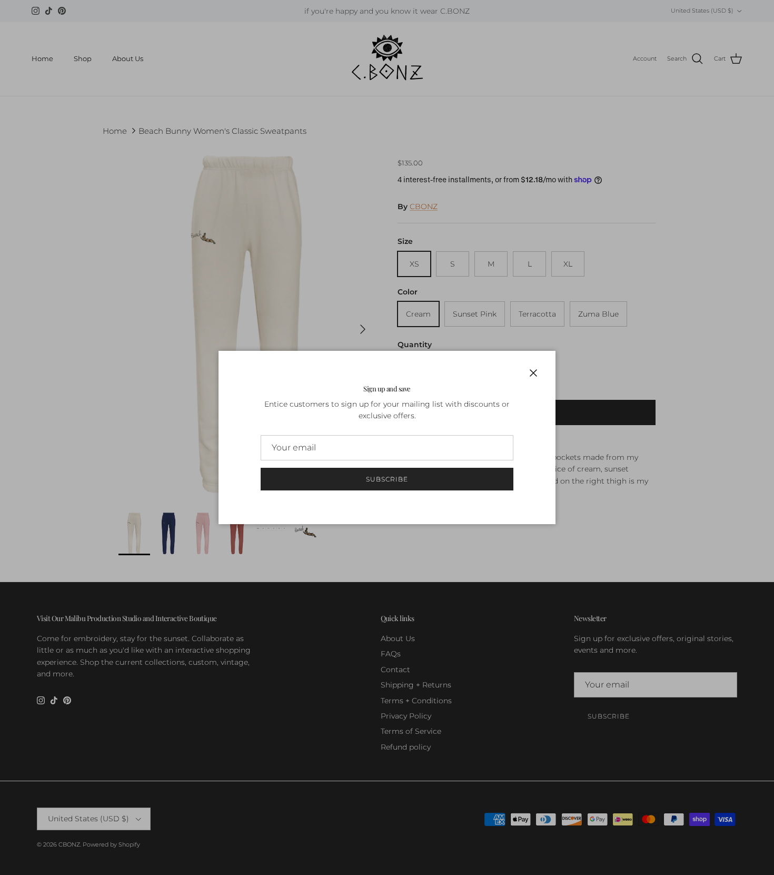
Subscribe (387, 479)
